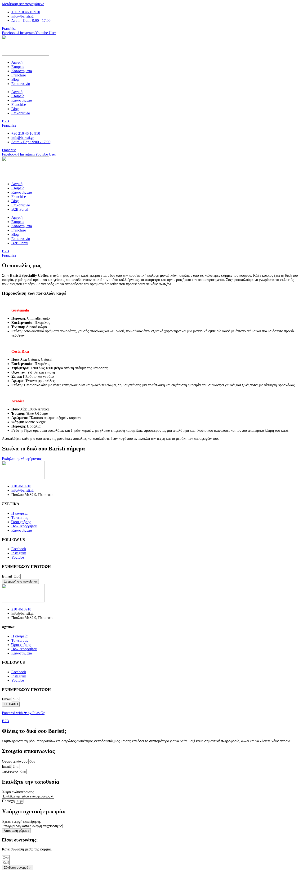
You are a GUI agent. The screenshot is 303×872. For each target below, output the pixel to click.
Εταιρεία (17, 67)
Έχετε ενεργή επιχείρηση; (21, 821)
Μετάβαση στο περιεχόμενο (23, 4)
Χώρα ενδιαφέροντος (18, 792)
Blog (15, 79)
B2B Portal (19, 209)
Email (7, 699)
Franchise (18, 75)
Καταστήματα (21, 71)
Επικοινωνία (20, 84)
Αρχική (16, 62)
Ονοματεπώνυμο (15, 761)
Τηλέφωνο (10, 771)
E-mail (7, 576)
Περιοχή (9, 801)
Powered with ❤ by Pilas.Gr (23, 713)
